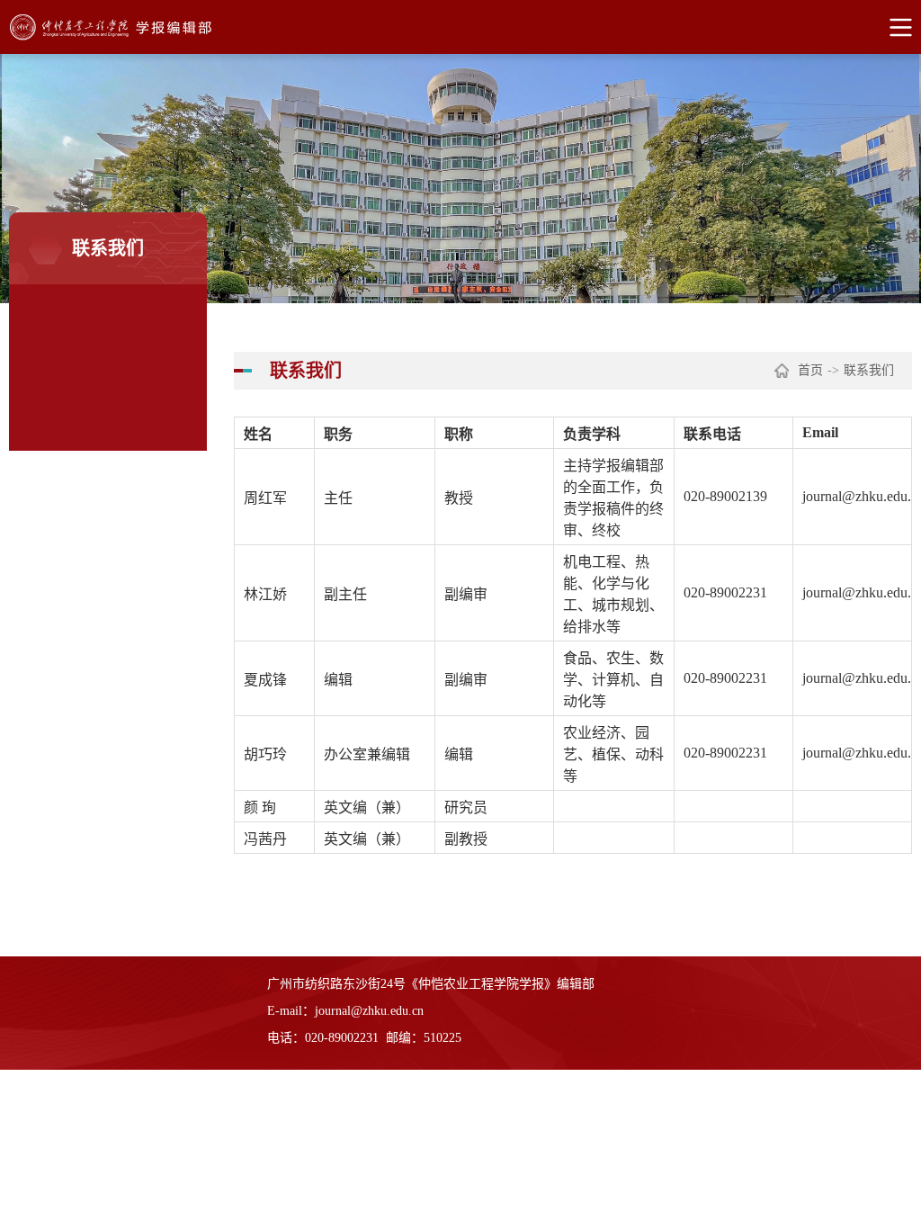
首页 (810, 370)
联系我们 (869, 370)
